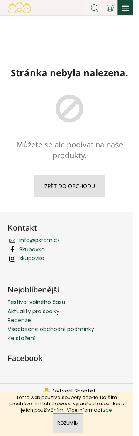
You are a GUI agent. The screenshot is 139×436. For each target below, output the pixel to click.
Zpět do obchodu (69, 186)
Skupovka (32, 249)
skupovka (31, 258)
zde (107, 410)
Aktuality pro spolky (33, 311)
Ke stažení (22, 338)
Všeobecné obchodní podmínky (51, 329)
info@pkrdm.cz (39, 240)
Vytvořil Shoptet (74, 391)
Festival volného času (36, 302)
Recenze (19, 320)
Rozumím (68, 423)
